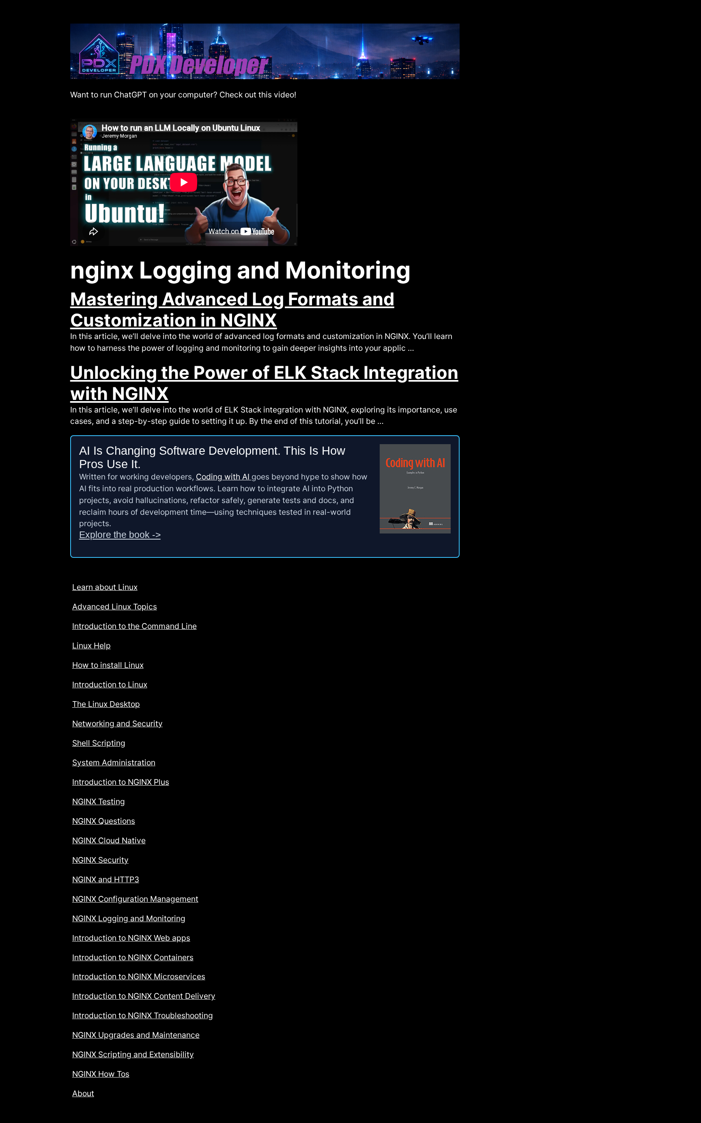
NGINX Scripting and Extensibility (133, 1054)
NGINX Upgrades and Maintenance (136, 1035)
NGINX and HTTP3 (105, 879)
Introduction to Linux (109, 684)
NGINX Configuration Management (135, 899)
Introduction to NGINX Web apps (131, 938)
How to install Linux (108, 665)
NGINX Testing (98, 801)
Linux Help (91, 645)
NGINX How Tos (100, 1074)
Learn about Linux (105, 587)
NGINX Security (100, 860)
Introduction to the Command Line (134, 626)
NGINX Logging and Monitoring (128, 918)
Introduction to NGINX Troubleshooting (142, 1015)
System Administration (113, 762)
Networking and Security (117, 723)
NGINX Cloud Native (109, 840)
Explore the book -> (120, 534)
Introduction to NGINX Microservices (138, 976)
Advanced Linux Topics (114, 606)
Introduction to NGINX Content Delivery (143, 996)
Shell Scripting (98, 743)
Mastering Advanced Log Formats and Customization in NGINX (232, 309)
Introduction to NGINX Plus (120, 782)
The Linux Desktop (106, 704)
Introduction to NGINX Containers (133, 957)
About (83, 1093)
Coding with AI (224, 477)
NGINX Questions (103, 821)
